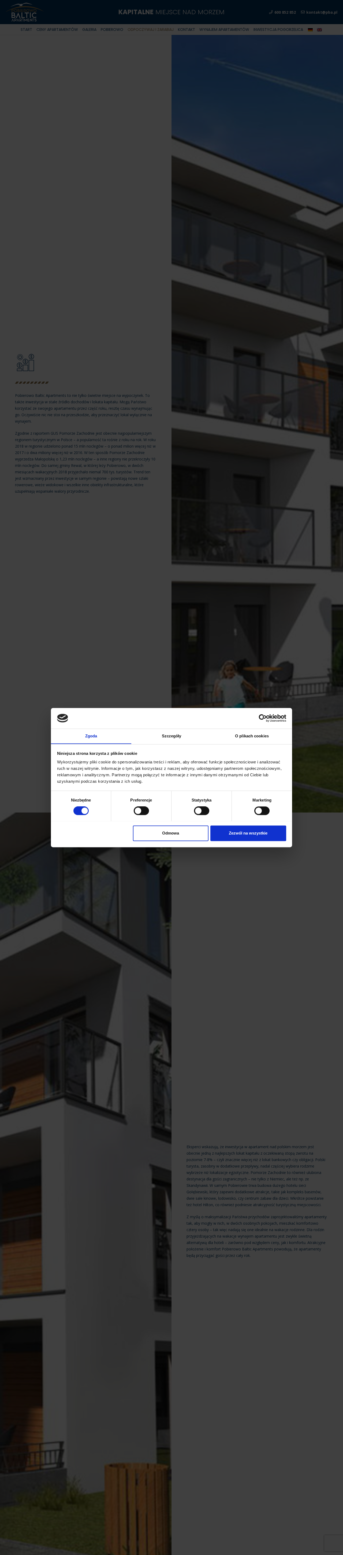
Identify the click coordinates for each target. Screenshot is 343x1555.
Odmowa (170, 833)
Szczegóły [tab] (171, 736)
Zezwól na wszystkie (248, 833)
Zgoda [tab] (91, 736)
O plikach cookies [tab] (252, 736)
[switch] (141, 810)
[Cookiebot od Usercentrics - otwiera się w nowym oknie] (262, 718)
